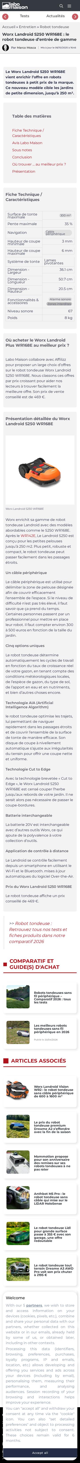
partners (34, 1305)
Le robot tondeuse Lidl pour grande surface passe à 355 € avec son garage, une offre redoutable (52, 1234)
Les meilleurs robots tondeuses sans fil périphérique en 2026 (51, 1029)
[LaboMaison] (15, 5)
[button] (59, 5)
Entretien (27, 27)
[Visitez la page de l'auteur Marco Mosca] (5, 50)
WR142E (28, 536)
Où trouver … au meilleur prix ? (39, 164)
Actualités (55, 16)
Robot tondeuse (54, 27)
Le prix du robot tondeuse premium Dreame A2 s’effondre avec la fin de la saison (52, 1127)
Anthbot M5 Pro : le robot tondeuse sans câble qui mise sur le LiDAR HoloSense (51, 1198)
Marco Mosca (26, 47)
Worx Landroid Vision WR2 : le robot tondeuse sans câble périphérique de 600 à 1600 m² (54, 1091)
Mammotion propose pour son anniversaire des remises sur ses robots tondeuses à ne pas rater (52, 1163)
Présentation (23, 171)
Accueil (8, 27)
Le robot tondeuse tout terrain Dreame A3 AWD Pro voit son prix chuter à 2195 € (54, 1270)
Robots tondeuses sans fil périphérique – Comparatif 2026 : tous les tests (53, 997)
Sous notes (22, 150)
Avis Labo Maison (27, 143)
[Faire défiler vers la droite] (75, 17)
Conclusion (22, 157)
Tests (24, 16)
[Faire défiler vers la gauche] (5, 17)
